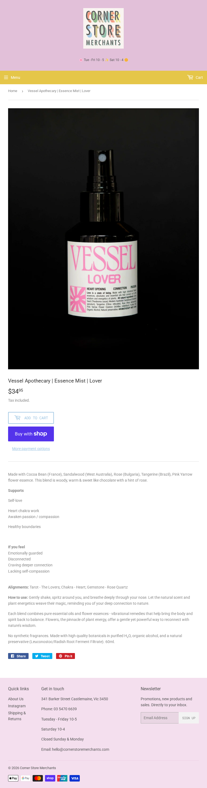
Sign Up (188, 718)
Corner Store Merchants (38, 768)
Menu (15, 77)
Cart (199, 77)
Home (12, 91)
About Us (15, 699)
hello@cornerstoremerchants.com (80, 749)
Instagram (17, 706)
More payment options (31, 449)
